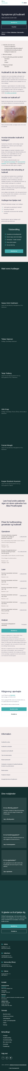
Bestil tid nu (14, 630)
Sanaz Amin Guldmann (9, 303)
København (14, 32)
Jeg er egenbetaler (7, 871)
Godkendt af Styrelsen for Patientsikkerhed (18, 1064)
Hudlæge (5, 1035)
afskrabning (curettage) (9, 161)
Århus (8, 32)
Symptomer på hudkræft (7, 751)
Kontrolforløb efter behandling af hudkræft (13, 50)
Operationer (6, 58)
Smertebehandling (7, 1039)
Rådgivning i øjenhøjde (8, 64)
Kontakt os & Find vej (8, 1016)
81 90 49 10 (3, 987)
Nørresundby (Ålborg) (9, 962)
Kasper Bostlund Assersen (11, 481)
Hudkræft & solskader (6, 746)
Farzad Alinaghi (7, 445)
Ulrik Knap (5, 409)
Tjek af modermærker (6, 755)
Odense (3, 34)
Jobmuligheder (6, 1018)
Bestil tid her (14, 251)
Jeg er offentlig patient (8, 819)
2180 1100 (3, 996)
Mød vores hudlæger (7, 54)
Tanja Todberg (6, 373)
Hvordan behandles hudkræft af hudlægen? (13, 48)
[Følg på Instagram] (6, 1058)
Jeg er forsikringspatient (9, 844)
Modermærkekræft (5, 759)
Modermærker (4, 770)
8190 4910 (13, 695)
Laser (5, 60)
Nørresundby (20, 32)
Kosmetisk (5, 1044)
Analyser (6, 62)
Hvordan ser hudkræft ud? (9, 46)
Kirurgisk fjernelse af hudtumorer (9, 779)
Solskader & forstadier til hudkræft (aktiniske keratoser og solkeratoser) (12, 765)
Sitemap (5, 1024)
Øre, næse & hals (7, 1042)
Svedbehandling (7, 1037)
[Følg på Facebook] (3, 1058)
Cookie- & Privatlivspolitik (9, 1020)
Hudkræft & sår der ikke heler (9, 44)
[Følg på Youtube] (10, 1058)
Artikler (4, 1022)
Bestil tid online (6, 1014)
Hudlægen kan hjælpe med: (10, 51)
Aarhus (6, 944)
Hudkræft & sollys (5, 742)
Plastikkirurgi (6, 1046)
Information (6, 66)
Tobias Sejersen (7, 339)
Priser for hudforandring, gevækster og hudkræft (12, 57)
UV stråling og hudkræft (10, 93)
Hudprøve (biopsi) (5, 774)
